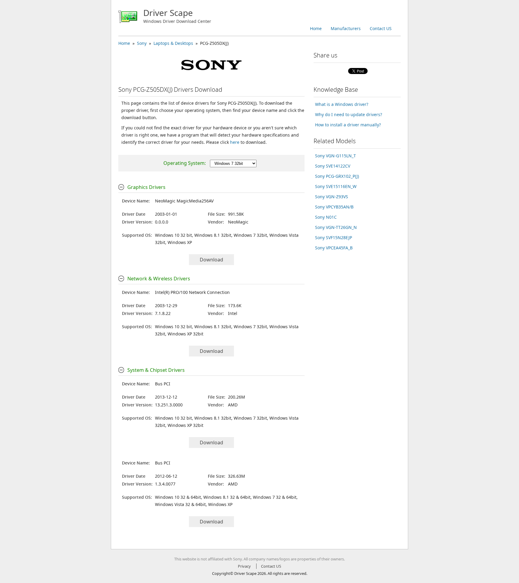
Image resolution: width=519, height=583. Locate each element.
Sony (142, 43)
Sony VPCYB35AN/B (334, 207)
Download (211, 259)
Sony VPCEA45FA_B (334, 248)
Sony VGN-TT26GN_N (336, 227)
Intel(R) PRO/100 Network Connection (192, 292)
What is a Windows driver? (341, 104)
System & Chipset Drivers (156, 370)
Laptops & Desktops (173, 43)
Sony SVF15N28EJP (333, 237)
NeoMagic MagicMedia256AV (184, 201)
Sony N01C (326, 217)
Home (316, 28)
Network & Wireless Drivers (158, 278)
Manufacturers (346, 28)
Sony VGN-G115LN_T (335, 156)
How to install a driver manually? (348, 125)
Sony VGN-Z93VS (331, 196)
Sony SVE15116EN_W (336, 186)
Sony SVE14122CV (332, 166)
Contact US (381, 28)
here (234, 142)
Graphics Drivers (146, 187)
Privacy (244, 566)
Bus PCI (162, 384)
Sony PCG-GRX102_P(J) (337, 176)
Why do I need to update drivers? (348, 114)
